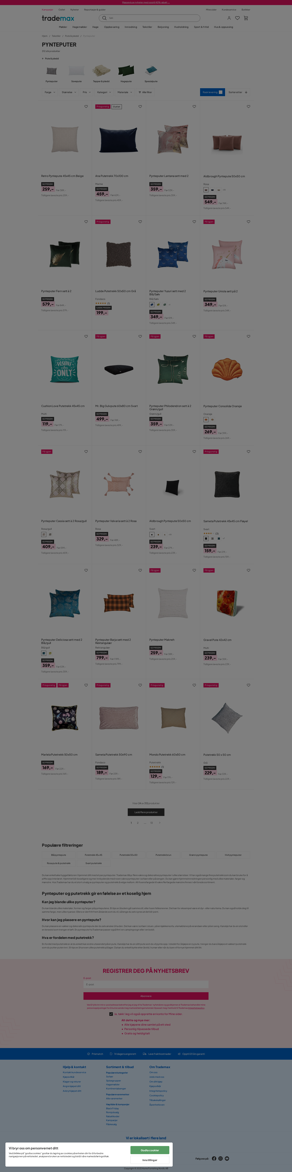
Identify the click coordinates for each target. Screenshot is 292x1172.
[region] (89, 1154)
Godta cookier (150, 1150)
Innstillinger (149, 1160)
